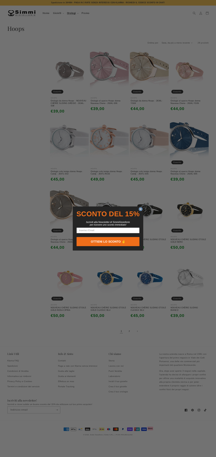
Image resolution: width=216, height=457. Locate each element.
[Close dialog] (140, 209)
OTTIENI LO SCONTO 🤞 (108, 241)
